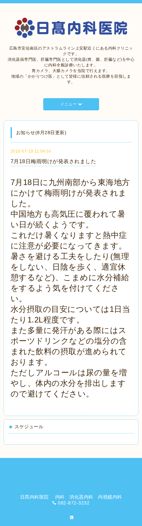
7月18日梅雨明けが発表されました (53, 161)
